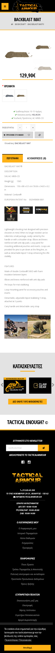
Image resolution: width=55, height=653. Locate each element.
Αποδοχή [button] (27, 647)
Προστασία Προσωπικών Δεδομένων (27, 579)
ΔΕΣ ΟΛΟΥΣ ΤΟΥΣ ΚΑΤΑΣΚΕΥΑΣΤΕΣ (27, 401)
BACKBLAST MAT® (36, 24)
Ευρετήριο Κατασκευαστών (27, 615)
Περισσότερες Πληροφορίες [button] (18, 640)
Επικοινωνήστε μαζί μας (27, 600)
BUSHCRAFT (20, 24)
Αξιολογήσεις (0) (36, 158)
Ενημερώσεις (27, 543)
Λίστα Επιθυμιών (27, 538)
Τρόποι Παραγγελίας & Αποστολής (27, 569)
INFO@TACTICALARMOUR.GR (29, 496)
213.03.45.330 (28, 490)
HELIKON (36, 114)
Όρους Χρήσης (27, 583)
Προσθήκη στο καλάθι (15, 135)
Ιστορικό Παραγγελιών (27, 533)
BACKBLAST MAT (23, 143)
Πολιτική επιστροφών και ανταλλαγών (27, 574)
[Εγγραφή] (43, 448)
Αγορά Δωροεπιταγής (27, 620)
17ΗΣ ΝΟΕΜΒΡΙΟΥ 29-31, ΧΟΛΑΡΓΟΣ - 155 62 (28, 493)
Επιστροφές (27, 605)
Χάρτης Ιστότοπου (27, 610)
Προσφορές (27, 547)
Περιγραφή (12, 158)
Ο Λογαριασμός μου (28, 528)
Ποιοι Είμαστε (27, 564)
